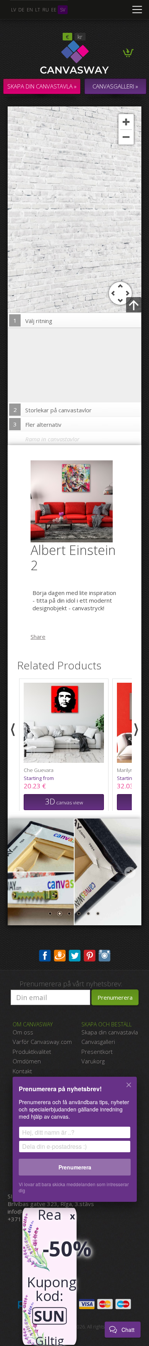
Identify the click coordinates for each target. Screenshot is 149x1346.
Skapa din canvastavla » (41, 86)
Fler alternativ (37, 424)
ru (45, 9)
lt (37, 9)
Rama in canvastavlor (52, 439)
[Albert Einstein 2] (76, 501)
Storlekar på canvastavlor (52, 410)
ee (54, 9)
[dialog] (74, 1144)
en (30, 9)
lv (13, 9)
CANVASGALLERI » (115, 86)
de (21, 9)
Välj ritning (33, 321)
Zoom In (126, 121)
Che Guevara (38, 770)
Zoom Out (126, 137)
